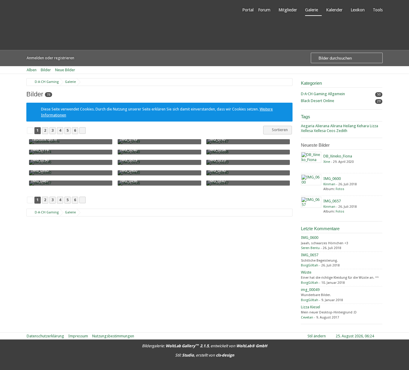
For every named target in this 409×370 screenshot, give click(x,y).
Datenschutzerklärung (45, 336)
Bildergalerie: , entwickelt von (204, 346)
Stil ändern (316, 336)
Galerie (311, 9)
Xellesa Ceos (324, 130)
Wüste (306, 272)
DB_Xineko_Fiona (337, 156)
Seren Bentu (310, 248)
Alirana (336, 126)
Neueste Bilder (315, 145)
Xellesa (307, 130)
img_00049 (310, 289)
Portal (248, 9)
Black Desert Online (317, 100)
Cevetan (307, 317)
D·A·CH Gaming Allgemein (323, 94)
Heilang (349, 126)
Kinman (329, 184)
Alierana (322, 126)
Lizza (374, 126)
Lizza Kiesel (310, 307)
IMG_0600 (332, 178)
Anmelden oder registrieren (50, 58)
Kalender (334, 9)
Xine (326, 162)
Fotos (340, 189)
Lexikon (358, 9)
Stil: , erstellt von (204, 355)
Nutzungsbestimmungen (113, 336)
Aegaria (307, 126)
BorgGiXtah (309, 265)
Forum (264, 9)
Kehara (363, 126)
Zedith (341, 130)
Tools (378, 9)
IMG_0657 (332, 201)
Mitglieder (287, 9)
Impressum (78, 336)
